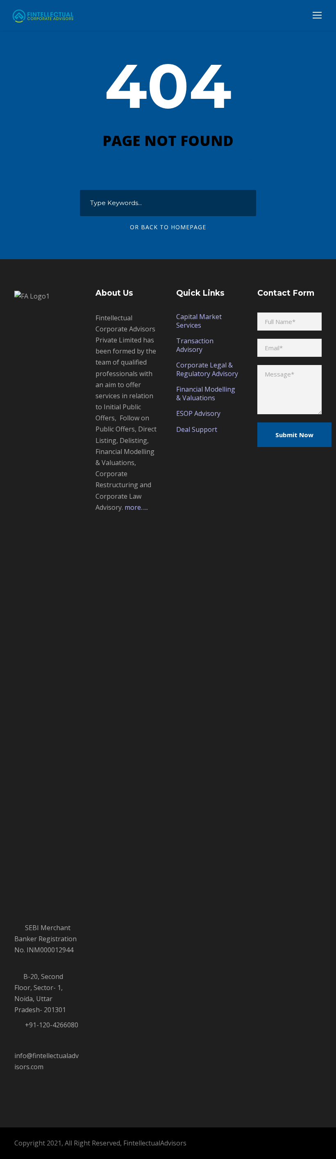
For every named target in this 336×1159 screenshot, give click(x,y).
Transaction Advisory (194, 345)
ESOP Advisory (198, 413)
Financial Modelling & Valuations (205, 393)
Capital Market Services (199, 321)
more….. (136, 507)
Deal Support (196, 429)
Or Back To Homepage (168, 227)
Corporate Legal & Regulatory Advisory (207, 369)
